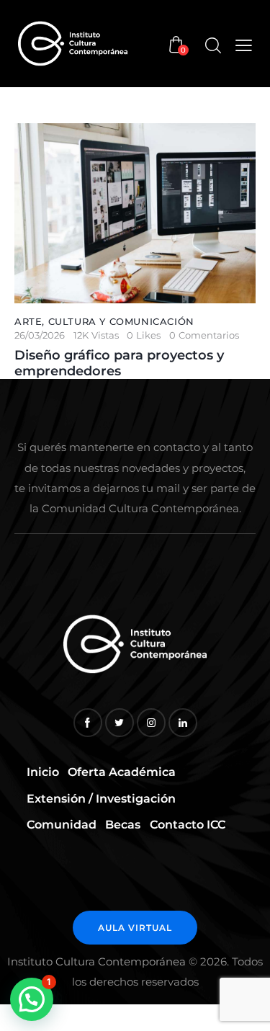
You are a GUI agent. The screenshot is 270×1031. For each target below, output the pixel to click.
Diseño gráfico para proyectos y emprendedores (119, 363)
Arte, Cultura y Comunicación (104, 321)
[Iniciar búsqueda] (213, 45)
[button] (31, 999)
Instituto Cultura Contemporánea (96, 961)
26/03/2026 (39, 335)
